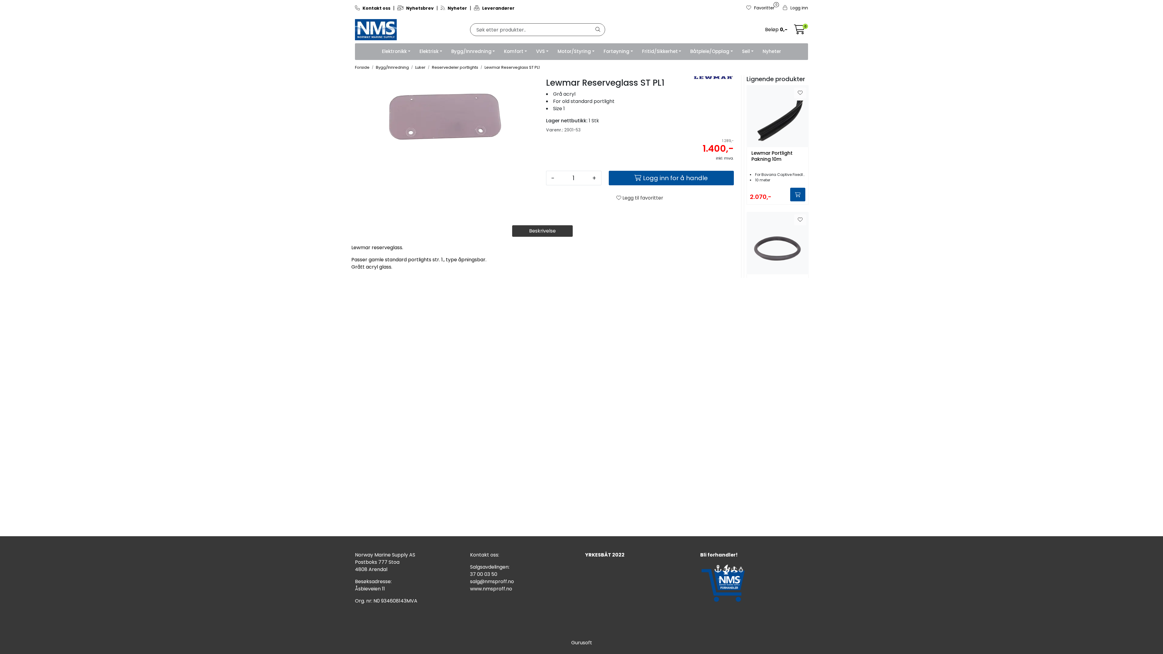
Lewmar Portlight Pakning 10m (772, 156)
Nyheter (772, 51)
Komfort (513, 51)
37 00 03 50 (483, 574)
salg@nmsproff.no (492, 581)
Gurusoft (581, 642)
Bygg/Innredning (471, 51)
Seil (746, 51)
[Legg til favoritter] (800, 93)
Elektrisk (429, 51)
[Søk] (598, 30)
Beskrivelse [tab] (542, 230)
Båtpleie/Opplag (709, 51)
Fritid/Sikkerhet (660, 51)
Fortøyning (616, 51)
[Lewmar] (713, 77)
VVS (540, 51)
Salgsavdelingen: (489, 566)
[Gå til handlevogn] (799, 31)
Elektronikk (394, 51)
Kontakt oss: (484, 554)
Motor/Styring (574, 51)
